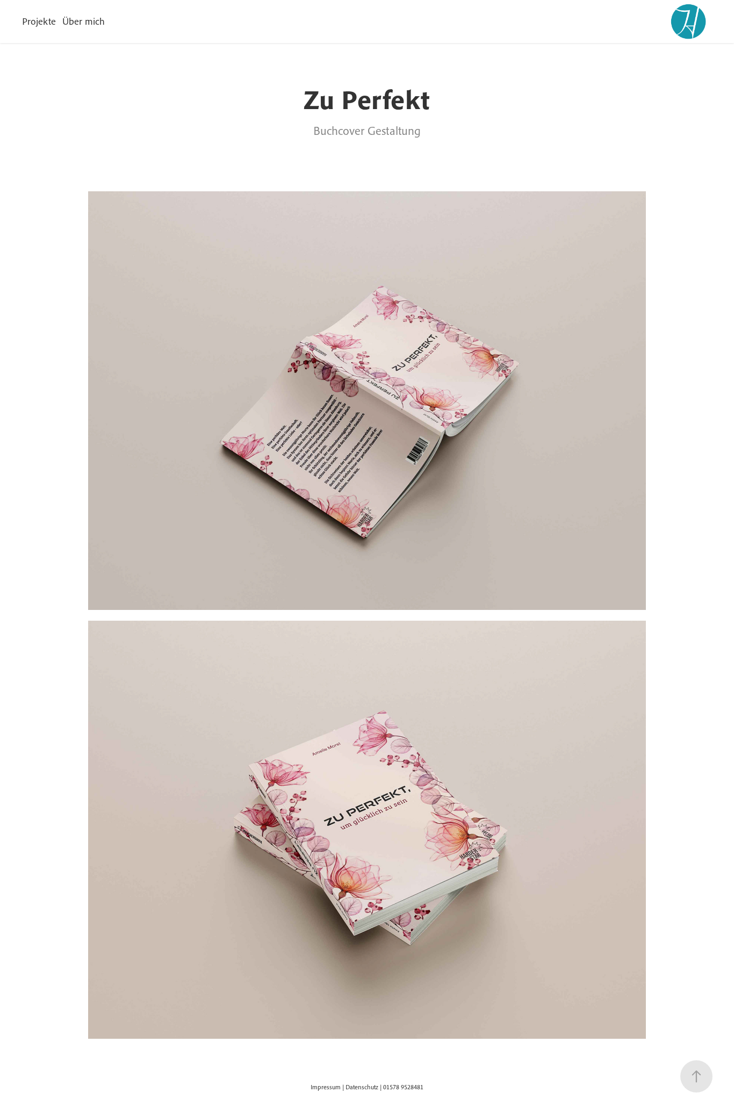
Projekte (39, 21)
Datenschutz (362, 1087)
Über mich (83, 21)
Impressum (326, 1087)
